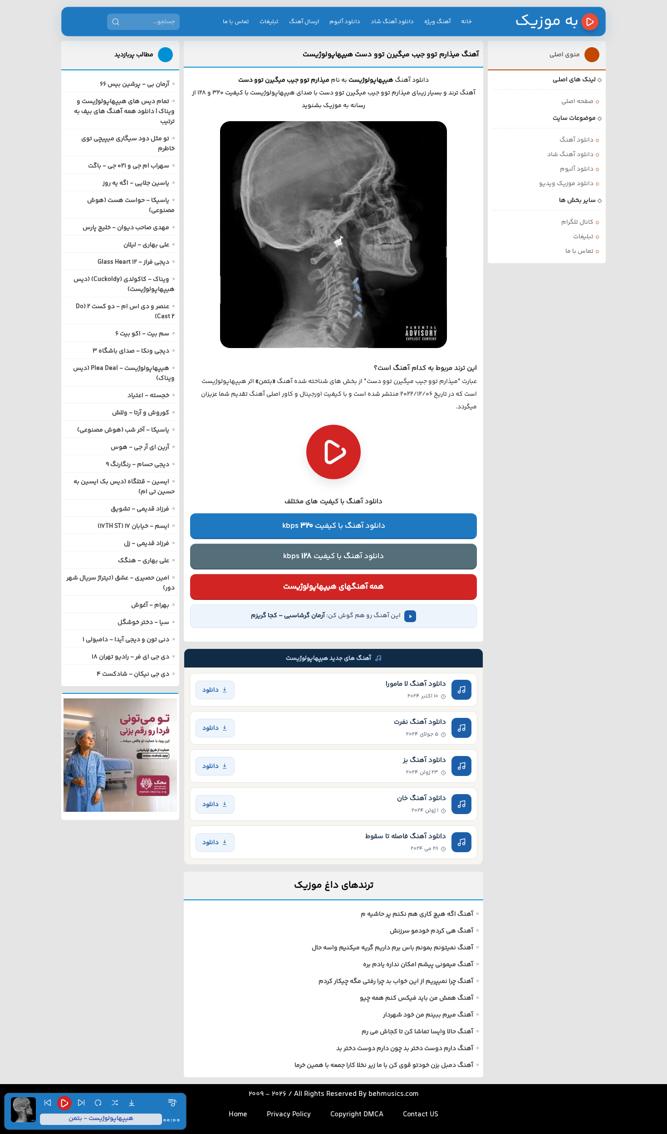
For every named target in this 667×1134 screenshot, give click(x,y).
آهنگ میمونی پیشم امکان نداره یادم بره (418, 965)
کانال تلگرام (577, 222)
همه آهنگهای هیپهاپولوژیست (333, 587)
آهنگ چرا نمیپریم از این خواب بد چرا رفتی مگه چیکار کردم (396, 982)
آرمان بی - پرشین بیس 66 (134, 84)
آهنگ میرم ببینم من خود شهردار (428, 1015)
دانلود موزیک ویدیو (566, 184)
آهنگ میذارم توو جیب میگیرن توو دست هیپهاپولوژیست (391, 54)
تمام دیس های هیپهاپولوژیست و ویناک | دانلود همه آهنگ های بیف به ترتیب (124, 112)
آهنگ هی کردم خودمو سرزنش (431, 931)
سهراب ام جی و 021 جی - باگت (128, 166)
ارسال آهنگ (304, 21)
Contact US (420, 1114)
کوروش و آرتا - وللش (140, 413)
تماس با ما (236, 21)
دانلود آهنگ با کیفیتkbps (333, 526)
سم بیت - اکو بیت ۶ (142, 334)
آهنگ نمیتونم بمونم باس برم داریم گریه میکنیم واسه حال (392, 948)
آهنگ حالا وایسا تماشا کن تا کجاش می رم (417, 1032)
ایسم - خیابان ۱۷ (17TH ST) (133, 526)
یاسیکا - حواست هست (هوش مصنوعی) (131, 206)
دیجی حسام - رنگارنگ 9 (137, 465)
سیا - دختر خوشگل (143, 623)
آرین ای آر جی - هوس (140, 447)
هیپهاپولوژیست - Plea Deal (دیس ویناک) (124, 373)
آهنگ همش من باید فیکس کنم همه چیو (416, 998)
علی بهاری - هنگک (143, 561)
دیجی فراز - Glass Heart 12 (133, 262)
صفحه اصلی (577, 102)
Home (238, 1114)
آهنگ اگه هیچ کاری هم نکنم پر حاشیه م (417, 914)
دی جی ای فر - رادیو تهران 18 (130, 657)
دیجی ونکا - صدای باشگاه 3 (131, 351)
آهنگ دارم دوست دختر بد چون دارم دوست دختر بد (404, 1049)
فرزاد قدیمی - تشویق (140, 509)
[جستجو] (115, 21)
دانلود (210, 690)
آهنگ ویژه (437, 21)
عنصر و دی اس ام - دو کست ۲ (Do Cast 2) (125, 312)
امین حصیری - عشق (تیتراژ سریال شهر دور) (120, 583)
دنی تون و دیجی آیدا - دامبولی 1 (126, 640)
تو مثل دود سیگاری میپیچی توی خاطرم (128, 144)
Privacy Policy (289, 1114)
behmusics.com (393, 1094)
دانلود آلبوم (344, 21)
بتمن (265, 382)
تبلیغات (269, 21)
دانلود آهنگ (576, 140)
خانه (466, 21)
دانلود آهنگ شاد (392, 21)
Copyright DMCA (356, 1114)
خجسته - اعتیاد (148, 396)
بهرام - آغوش (150, 605)
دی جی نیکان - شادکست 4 (133, 674)
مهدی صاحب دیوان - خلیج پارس (126, 228)
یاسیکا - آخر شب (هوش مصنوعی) (123, 430)
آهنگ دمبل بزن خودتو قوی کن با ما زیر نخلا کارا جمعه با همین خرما (383, 1065)
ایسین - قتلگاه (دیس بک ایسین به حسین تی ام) (124, 487)
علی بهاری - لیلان (146, 245)
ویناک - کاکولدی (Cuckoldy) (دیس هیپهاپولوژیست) (124, 285)
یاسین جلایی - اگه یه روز (136, 183)
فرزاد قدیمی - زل (146, 544)
